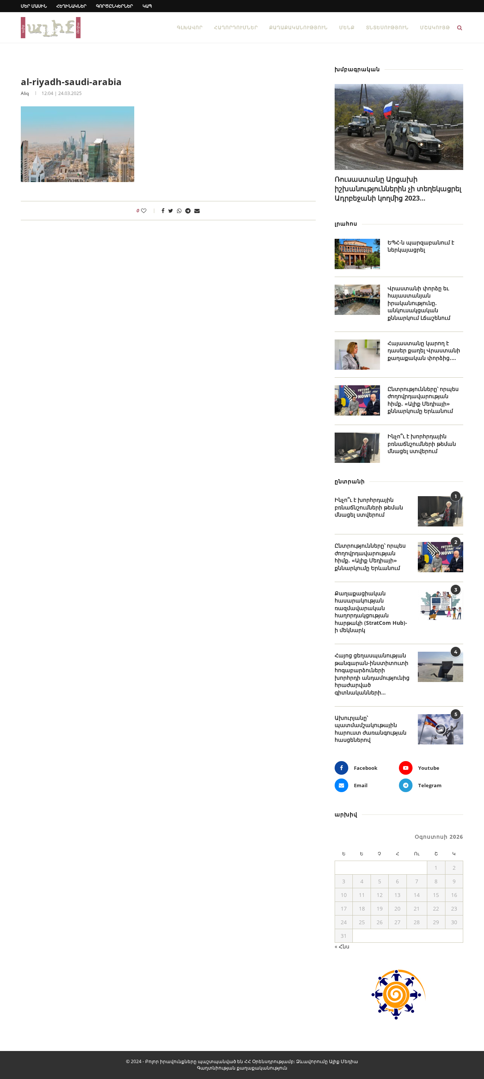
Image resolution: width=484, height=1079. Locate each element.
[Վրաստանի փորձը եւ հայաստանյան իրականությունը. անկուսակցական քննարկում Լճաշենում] (357, 300)
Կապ (147, 6)
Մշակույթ (435, 27)
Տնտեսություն (387, 27)
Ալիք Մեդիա (343, 1061)
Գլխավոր (190, 27)
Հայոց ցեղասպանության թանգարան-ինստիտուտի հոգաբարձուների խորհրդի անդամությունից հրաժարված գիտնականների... (372, 674)
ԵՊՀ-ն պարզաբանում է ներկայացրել (421, 246)
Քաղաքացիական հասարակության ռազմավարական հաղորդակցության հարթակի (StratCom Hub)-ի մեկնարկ (371, 612)
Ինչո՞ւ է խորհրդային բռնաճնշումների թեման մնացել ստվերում (422, 444)
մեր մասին (34, 6)
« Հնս (342, 946)
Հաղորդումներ (236, 27)
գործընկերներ (114, 6)
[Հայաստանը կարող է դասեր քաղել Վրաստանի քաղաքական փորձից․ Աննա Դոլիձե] (357, 354)
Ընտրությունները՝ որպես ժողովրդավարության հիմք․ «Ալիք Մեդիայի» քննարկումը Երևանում (423, 400)
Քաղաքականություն (298, 27)
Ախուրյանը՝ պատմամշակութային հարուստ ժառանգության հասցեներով (370, 729)
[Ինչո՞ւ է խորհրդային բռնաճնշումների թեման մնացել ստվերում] (357, 448)
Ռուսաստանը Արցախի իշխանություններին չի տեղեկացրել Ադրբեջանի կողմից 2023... (398, 188)
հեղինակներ (71, 6)
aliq (25, 93)
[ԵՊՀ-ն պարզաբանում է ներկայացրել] (357, 254)
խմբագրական (357, 69)
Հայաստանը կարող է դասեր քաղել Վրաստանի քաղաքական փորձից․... (424, 350)
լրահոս (346, 223)
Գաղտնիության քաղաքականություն (242, 1068)
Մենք (347, 27)
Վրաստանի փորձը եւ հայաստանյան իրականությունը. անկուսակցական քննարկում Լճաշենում (419, 303)
